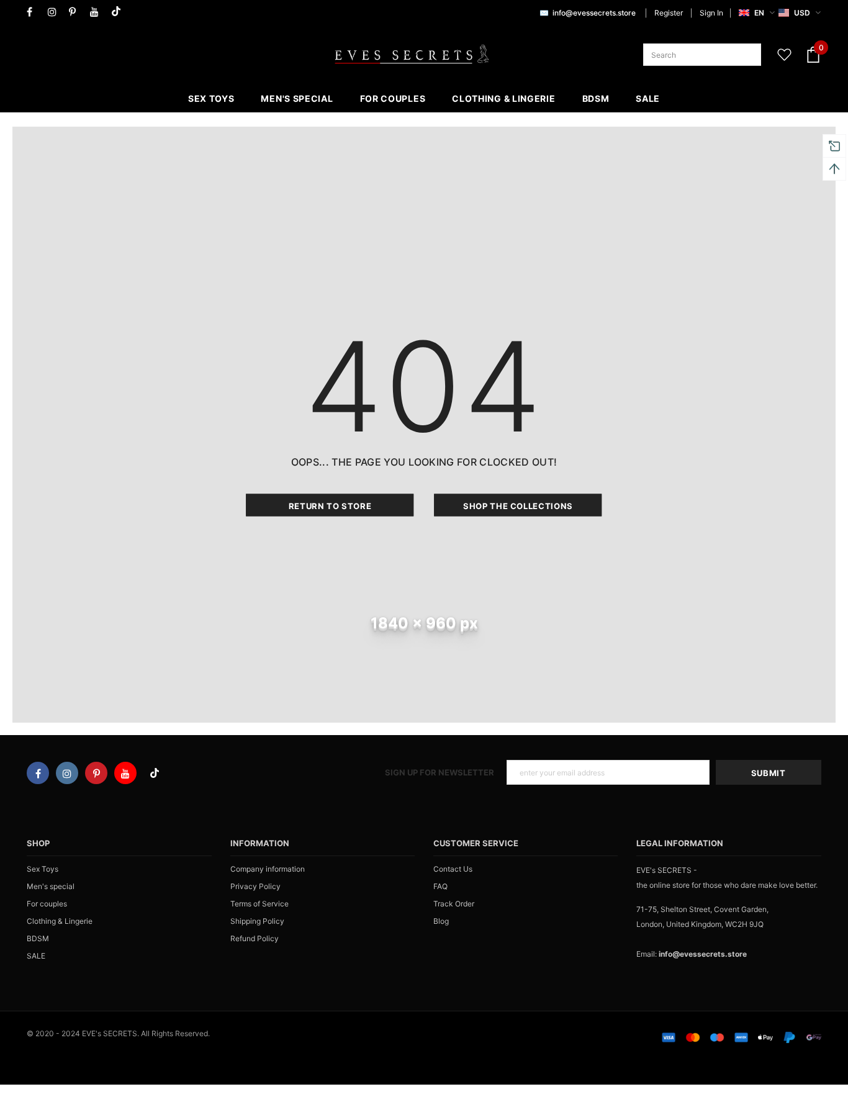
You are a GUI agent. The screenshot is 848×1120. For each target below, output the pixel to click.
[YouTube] (98, 12)
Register (668, 12)
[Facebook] (34, 12)
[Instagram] (55, 12)
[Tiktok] (119, 12)
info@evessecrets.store (594, 12)
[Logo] (411, 54)
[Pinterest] (76, 12)
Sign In (711, 12)
